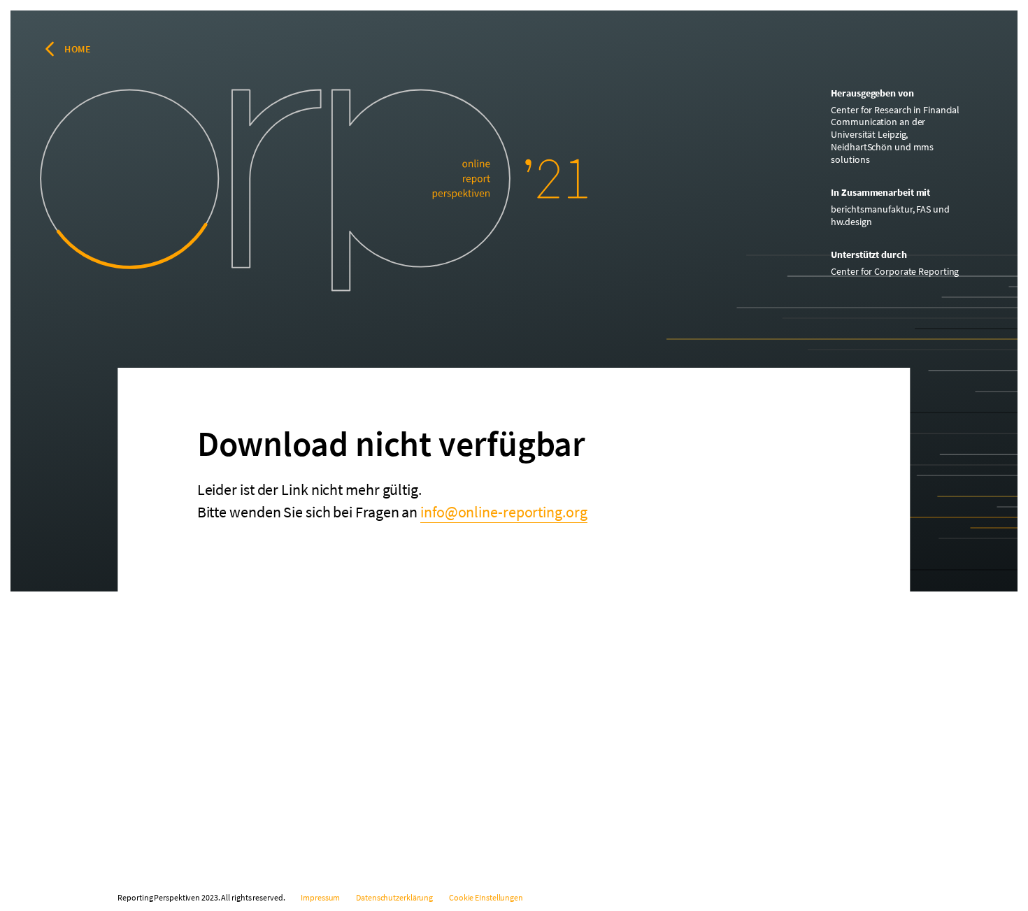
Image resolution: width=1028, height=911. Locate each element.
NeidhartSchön (861, 147)
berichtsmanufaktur (871, 209)
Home (77, 49)
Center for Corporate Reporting (895, 271)
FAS (923, 209)
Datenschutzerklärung (394, 897)
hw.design (851, 221)
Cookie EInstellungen (486, 897)
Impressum (320, 897)
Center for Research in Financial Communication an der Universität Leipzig (895, 122)
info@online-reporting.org (503, 512)
